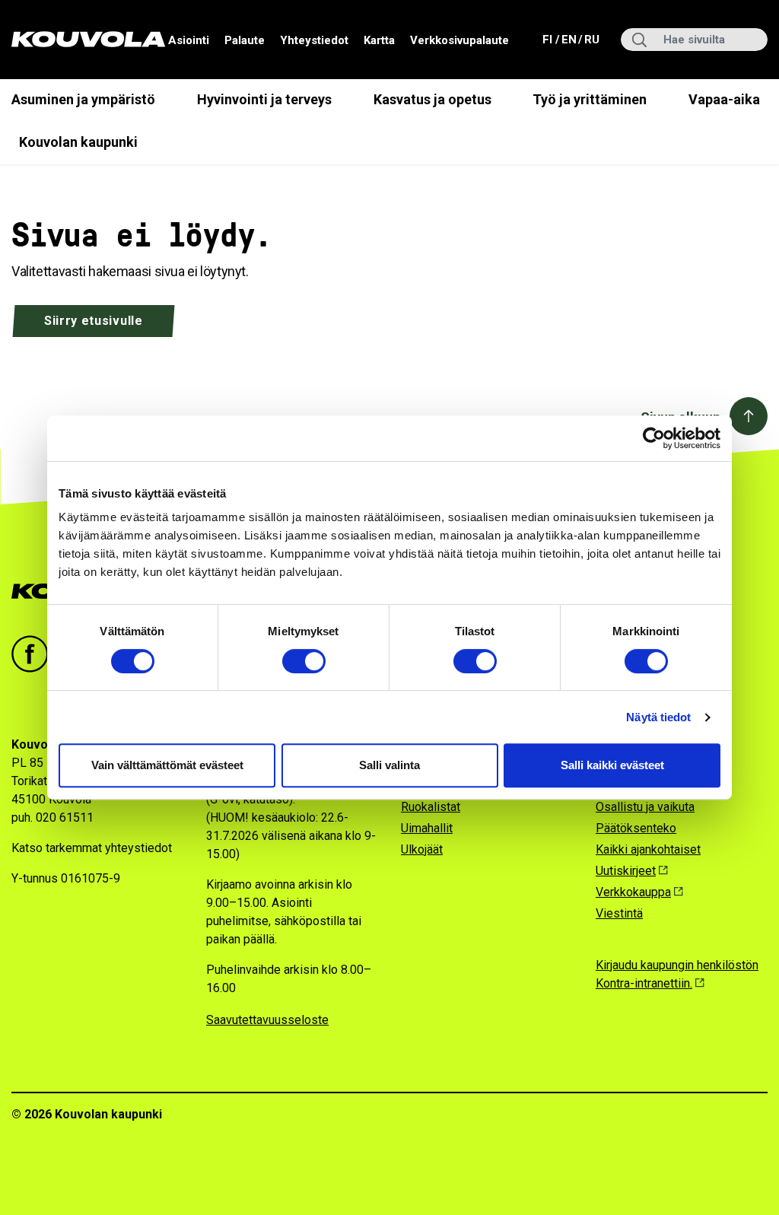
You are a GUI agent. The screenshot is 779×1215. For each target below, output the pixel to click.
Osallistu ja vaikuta (645, 807)
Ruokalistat (430, 807)
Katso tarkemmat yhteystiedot (91, 848)
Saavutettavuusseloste (267, 1020)
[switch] (304, 661)
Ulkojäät (422, 849)
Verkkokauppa (633, 892)
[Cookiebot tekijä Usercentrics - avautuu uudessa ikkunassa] (653, 438)
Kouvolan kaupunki (78, 142)
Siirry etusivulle (93, 320)
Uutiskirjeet (626, 871)
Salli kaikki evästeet (612, 765)
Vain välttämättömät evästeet (167, 765)
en (568, 39)
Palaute (244, 40)
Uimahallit (427, 828)
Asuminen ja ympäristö (83, 99)
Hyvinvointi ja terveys (264, 99)
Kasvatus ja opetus (432, 99)
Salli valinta (389, 765)
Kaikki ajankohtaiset (648, 849)
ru (591, 39)
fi (548, 39)
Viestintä (619, 913)
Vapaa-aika (724, 99)
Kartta (379, 40)
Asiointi (188, 40)
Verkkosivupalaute (459, 40)
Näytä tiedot (658, 717)
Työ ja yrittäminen (590, 99)
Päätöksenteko (636, 828)
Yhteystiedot (314, 40)
